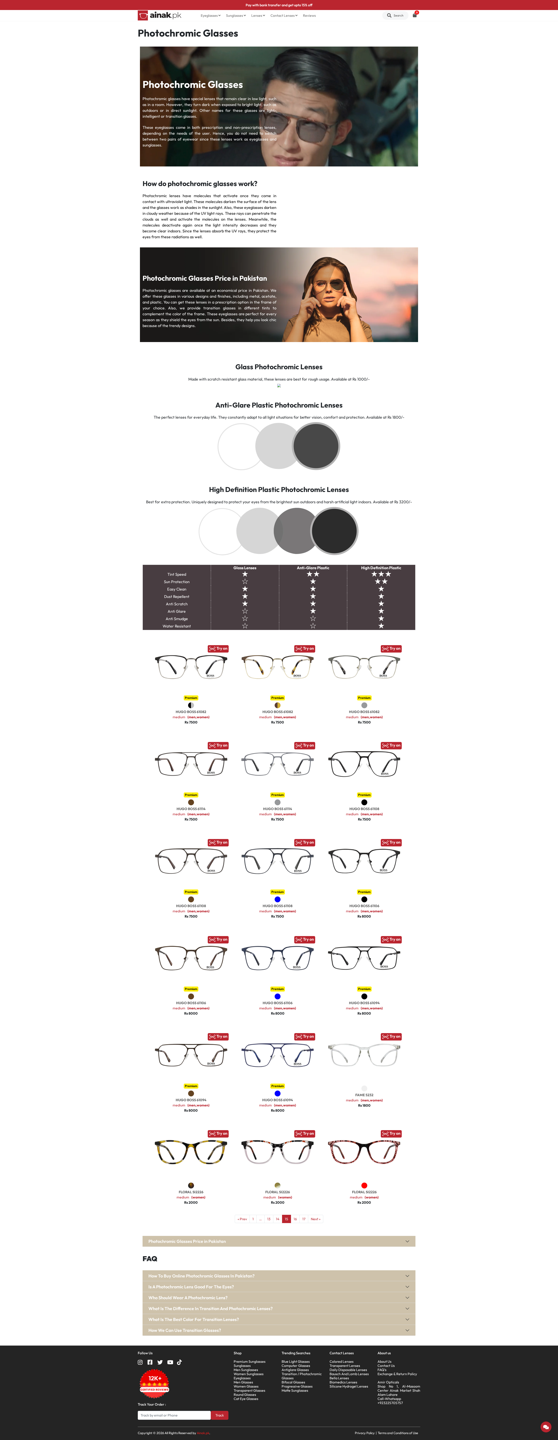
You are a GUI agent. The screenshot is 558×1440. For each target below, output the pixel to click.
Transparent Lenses (345, 1365)
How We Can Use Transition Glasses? (184, 1330)
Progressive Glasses (297, 1386)
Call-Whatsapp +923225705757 (390, 1400)
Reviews (309, 15)
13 (268, 1219)
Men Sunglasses (246, 1370)
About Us (384, 1361)
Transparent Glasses (249, 1390)
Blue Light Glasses (296, 1361)
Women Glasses (246, 1386)
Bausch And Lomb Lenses (349, 1374)
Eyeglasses (209, 15)
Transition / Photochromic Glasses (302, 1376)
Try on (221, 648)
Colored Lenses (342, 1361)
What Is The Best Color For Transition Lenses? (193, 1319)
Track (219, 1415)
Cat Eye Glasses (246, 1398)
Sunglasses (235, 15)
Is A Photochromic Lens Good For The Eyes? (191, 1286)
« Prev (242, 1219)
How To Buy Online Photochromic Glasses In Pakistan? (201, 1276)
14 (277, 1219)
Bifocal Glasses (293, 1382)
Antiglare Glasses (295, 1370)
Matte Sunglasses (295, 1390)
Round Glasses (245, 1394)
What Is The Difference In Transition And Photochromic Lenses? (210, 1308)
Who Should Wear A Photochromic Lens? (188, 1297)
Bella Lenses (339, 1378)
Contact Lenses (282, 15)
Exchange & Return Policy (397, 1374)
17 (303, 1219)
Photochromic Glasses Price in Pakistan (187, 1241)
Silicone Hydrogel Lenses (349, 1386)
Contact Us (386, 1365)
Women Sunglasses (249, 1374)
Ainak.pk (203, 1433)
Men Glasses (243, 1382)
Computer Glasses (296, 1365)
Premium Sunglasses (249, 1361)
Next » (315, 1219)
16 (295, 1219)
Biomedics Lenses (343, 1382)
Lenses (257, 15)
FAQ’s (382, 1370)
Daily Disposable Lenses (348, 1370)
